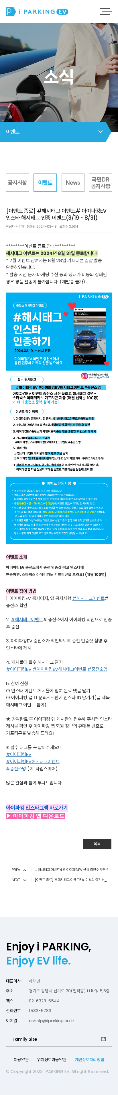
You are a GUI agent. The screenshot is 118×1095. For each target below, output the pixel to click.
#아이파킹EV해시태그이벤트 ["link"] (59, 669)
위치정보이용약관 (51, 1060)
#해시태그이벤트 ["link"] (88, 598)
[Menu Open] (106, 11)
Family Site (25, 1039)
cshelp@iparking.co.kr (51, 1021)
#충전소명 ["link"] (97, 669)
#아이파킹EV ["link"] (19, 669)
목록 (97, 844)
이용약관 (21, 1060)
